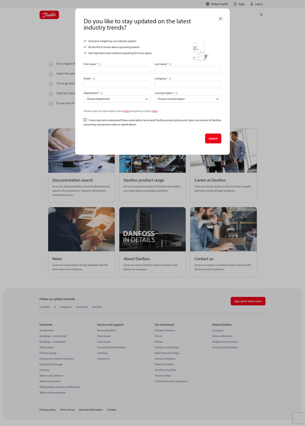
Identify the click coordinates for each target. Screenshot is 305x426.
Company (161, 78)
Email (88, 78)
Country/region (165, 93)
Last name (161, 64)
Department (92, 93)
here (127, 111)
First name (91, 64)
